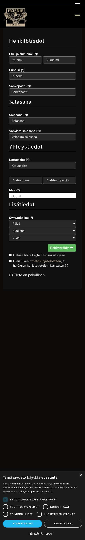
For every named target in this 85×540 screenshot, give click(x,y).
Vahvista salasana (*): (25, 131)
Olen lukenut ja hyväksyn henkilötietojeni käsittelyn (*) (40, 263)
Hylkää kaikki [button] (63, 523)
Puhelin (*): (17, 70)
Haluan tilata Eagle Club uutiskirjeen (39, 255)
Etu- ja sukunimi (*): (23, 54)
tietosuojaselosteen (46, 261)
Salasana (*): (18, 115)
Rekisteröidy (59, 248)
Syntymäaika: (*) (21, 218)
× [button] (80, 475)
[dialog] (42, 505)
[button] (42, 533)
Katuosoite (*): (19, 160)
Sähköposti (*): (20, 86)
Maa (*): (15, 190)
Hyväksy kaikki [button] (22, 523)
